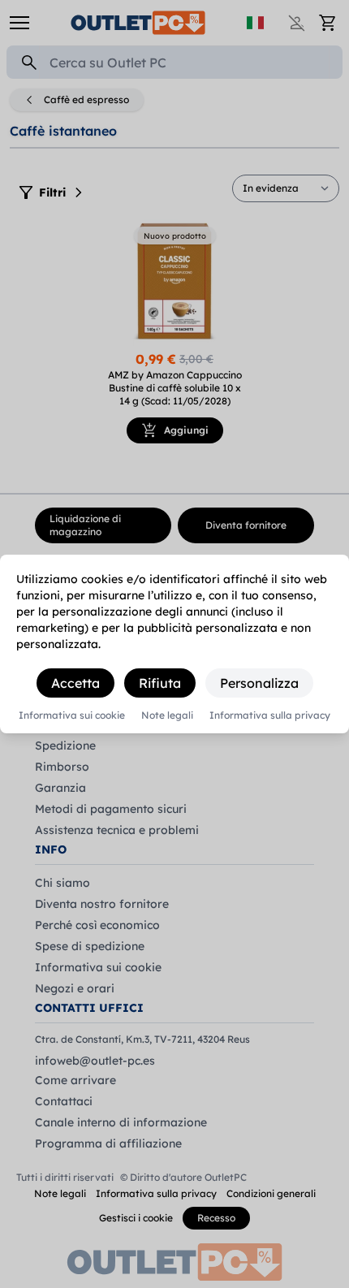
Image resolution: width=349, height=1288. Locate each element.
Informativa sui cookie (72, 715)
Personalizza (259, 683)
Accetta (75, 683)
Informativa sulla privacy (269, 715)
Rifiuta (160, 683)
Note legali (167, 715)
